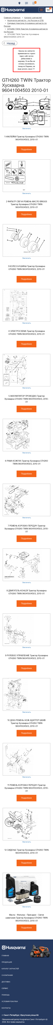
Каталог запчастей (33, 17)
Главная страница (12, 17)
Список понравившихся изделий (33, 3)
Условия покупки (10, 1001)
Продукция (7, 962)
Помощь (6, 995)
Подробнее (26, 149)
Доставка (19, 3)
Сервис (5, 988)
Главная (5, 955)
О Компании (7, 975)
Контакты (26, 3)
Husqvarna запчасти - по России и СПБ (25, 20)
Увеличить (26, 128)
